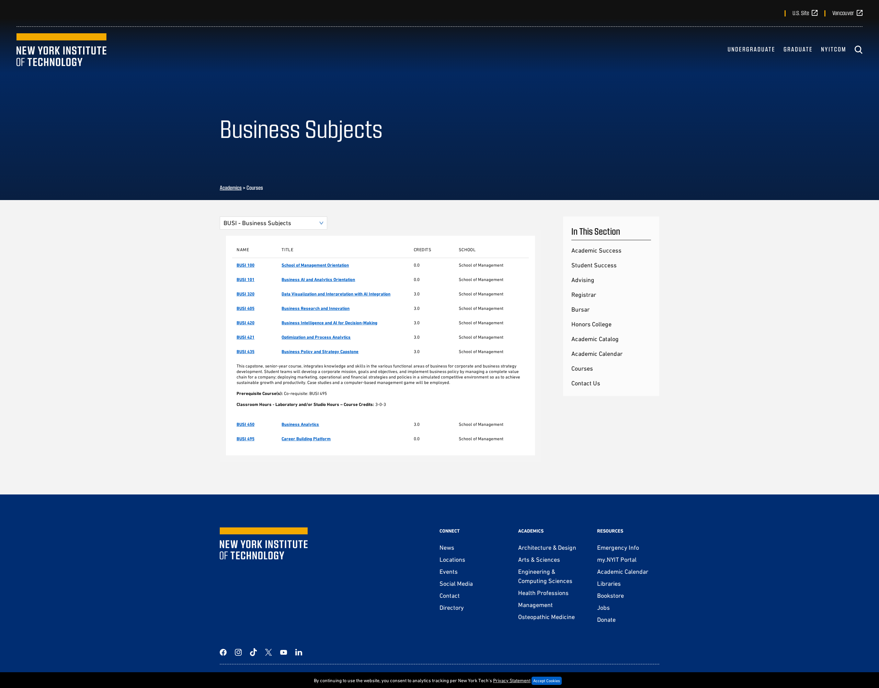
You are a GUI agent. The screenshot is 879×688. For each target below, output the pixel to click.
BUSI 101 (245, 279)
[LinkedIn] (298, 652)
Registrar (583, 294)
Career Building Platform (306, 438)
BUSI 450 (245, 424)
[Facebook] (223, 652)
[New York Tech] (61, 49)
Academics (231, 187)
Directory (452, 607)
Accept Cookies (546, 680)
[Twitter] (268, 652)
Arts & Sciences (539, 559)
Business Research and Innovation (316, 308)
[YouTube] (283, 652)
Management (535, 604)
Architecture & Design (547, 547)
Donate (606, 619)
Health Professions (543, 592)
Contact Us (585, 383)
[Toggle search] (858, 50)
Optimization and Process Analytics (316, 337)
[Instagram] (238, 652)
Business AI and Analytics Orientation (318, 279)
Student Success (594, 265)
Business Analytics (300, 424)
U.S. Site (800, 12)
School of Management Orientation (315, 265)
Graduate (798, 49)
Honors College (591, 324)
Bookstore (610, 595)
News (447, 547)
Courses (582, 368)
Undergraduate (751, 49)
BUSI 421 (245, 337)
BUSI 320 (245, 293)
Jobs (603, 607)
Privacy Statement (511, 680)
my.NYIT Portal (617, 559)
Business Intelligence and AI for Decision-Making (329, 322)
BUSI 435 (245, 351)
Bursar (580, 309)
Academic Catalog (595, 338)
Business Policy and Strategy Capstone (320, 351)
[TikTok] (253, 652)
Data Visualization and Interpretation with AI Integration (336, 293)
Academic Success (596, 250)
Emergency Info (618, 547)
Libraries (609, 583)
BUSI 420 (245, 322)
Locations (452, 559)
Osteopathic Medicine (546, 616)
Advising (582, 279)
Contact (450, 595)
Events (449, 571)
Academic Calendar (597, 353)
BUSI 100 (245, 265)
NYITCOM (833, 49)
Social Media (456, 583)
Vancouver (843, 12)
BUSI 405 (245, 308)
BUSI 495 (245, 438)
